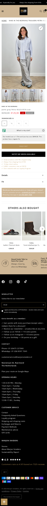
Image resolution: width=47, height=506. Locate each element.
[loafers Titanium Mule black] (11, 226)
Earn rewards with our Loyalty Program (17, 168)
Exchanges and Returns (11, 424)
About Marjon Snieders (11, 449)
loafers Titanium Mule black (11, 245)
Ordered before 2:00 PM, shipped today (17, 160)
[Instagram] (12, 281)
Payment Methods (9, 427)
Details (5, 175)
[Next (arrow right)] (42, 228)
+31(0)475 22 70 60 (28, 192)
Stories (4, 446)
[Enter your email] (43, 304)
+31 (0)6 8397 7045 (25, 195)
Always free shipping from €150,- (27, 2)
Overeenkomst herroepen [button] (11, 497)
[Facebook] (5, 281)
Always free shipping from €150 (15, 162)
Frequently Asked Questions (13, 415)
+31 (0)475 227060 (15, 348)
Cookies (26, 491)
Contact (5, 412)
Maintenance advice (10, 430)
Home (4, 21)
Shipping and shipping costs (13, 421)
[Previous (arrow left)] (4, 228)
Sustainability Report (10, 452)
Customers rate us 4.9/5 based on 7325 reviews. (23, 464)
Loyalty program (9, 418)
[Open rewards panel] (4, 502)
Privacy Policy (16, 491)
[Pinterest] (20, 281)
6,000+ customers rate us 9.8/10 (15, 166)
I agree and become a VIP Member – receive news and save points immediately (24, 311)
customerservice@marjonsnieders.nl (17, 357)
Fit (3, 182)
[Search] (41, 11)
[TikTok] (27, 281)
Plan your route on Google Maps (15, 371)
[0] (44, 11)
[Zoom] (41, 28)
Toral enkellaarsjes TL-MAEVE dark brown (31, 245)
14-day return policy (11, 164)
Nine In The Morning (9, 106)
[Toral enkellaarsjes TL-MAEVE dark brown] (31, 226)
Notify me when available (23, 154)
